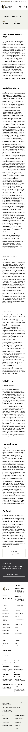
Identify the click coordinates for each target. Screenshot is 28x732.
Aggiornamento (6, 627)
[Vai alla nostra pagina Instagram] (6, 599)
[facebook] (10, 554)
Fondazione (18, 608)
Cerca (16, 627)
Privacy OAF (18, 722)
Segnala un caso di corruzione (7, 726)
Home (4, 715)
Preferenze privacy (20, 715)
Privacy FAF (18, 725)
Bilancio (17, 616)
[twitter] (12, 554)
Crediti (16, 728)
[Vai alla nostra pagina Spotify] (9, 599)
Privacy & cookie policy (19, 719)
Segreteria (5, 610)
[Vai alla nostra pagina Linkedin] (11, 599)
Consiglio (4, 608)
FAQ (16, 643)
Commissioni (5, 613)
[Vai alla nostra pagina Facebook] (3, 599)
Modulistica (5, 616)
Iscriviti (16, 630)
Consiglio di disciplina (5, 619)
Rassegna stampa (7, 646)
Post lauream (18, 646)
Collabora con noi (19, 619)
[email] (18, 554)
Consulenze (5, 633)
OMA (3, 636)
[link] (6, 7)
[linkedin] (15, 554)
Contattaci (5, 655)
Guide (4, 653)
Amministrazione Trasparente (6, 721)
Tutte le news (5, 643)
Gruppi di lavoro (19, 613)
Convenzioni (5, 630)
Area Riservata (18, 633)
